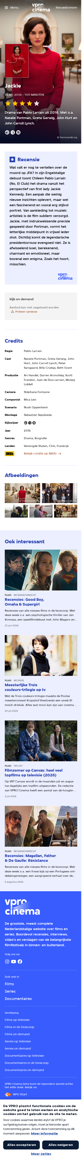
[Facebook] (20, 961)
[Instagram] (7, 961)
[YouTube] (13, 961)
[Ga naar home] (41, 8)
